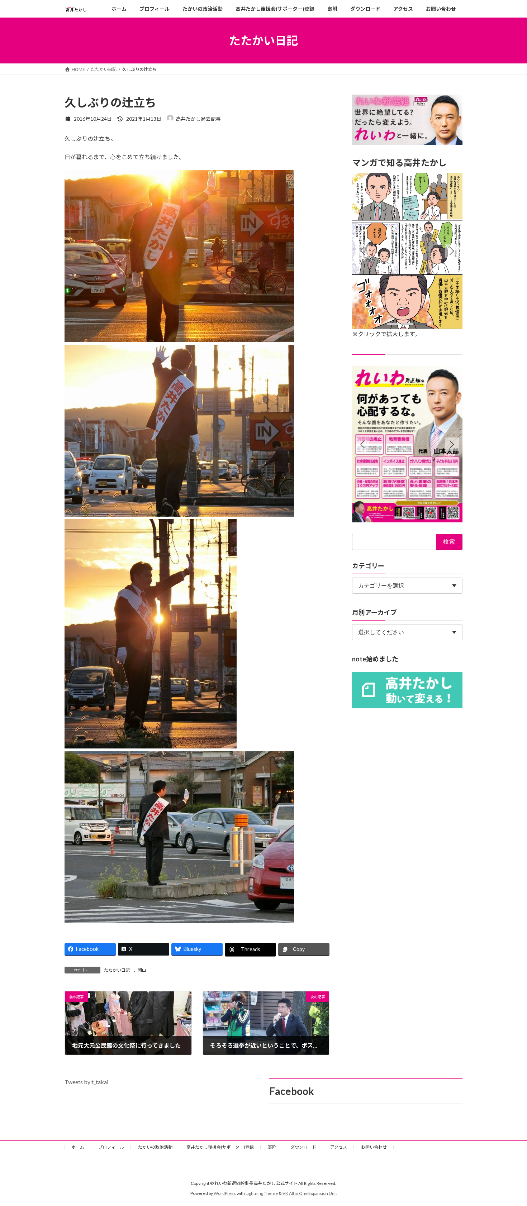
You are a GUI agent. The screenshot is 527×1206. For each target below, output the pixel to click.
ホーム (77, 1147)
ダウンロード (303, 1147)
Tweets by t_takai (86, 1081)
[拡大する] (453, 182)
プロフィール (111, 1147)
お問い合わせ (374, 1147)
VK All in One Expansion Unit (310, 1193)
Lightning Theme (262, 1193)
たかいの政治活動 (155, 1147)
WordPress (225, 1193)
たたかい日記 (117, 970)
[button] (452, 251)
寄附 (272, 1147)
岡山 (142, 970)
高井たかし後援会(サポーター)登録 (220, 1147)
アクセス (338, 1147)
